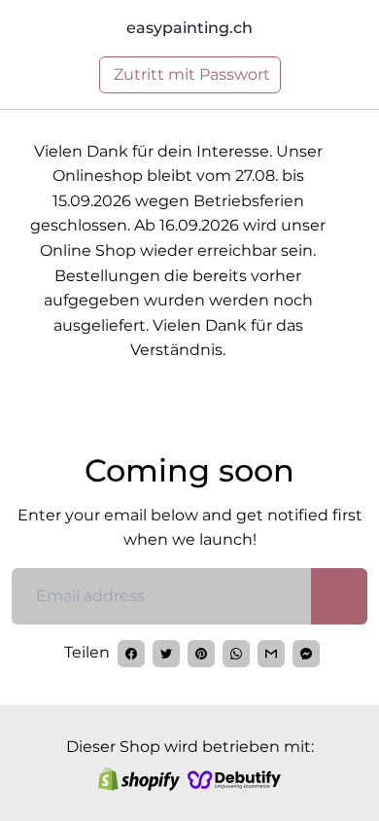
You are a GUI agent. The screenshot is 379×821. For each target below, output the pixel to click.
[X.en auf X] (166, 653)
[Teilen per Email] (271, 653)
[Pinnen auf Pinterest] (201, 653)
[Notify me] (339, 596)
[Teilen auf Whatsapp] (236, 653)
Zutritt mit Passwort (190, 74)
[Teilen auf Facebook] (131, 653)
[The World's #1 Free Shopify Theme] (234, 779)
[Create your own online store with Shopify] (139, 779)
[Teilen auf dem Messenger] (306, 653)
